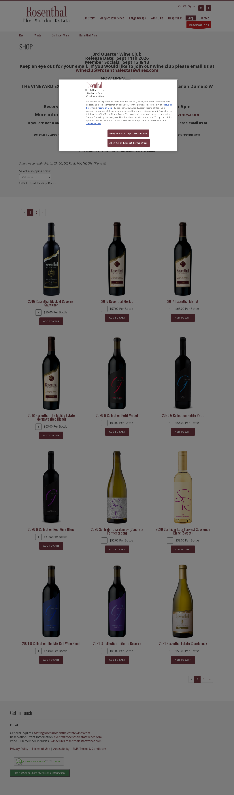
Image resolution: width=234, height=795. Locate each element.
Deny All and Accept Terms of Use (128, 133)
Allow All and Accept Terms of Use (129, 142)
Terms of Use (104, 107)
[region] (118, 115)
